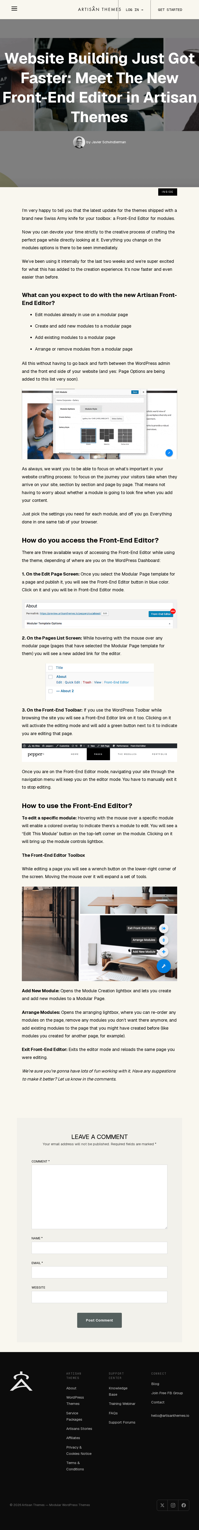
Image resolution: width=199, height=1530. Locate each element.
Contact (158, 1402)
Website (38, 1287)
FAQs (113, 1413)
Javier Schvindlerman (106, 142)
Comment (41, 1161)
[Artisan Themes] (99, 8)
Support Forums (122, 1422)
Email (37, 1263)
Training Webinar (122, 1403)
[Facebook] (183, 1505)
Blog (155, 1383)
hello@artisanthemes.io (170, 1415)
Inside (168, 191)
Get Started (170, 9)
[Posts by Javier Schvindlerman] (79, 142)
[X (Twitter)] (162, 1505)
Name (37, 1238)
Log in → (134, 9)
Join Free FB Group (167, 1393)
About (71, 1388)
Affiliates (73, 1437)
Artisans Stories (79, 1428)
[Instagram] (173, 1505)
